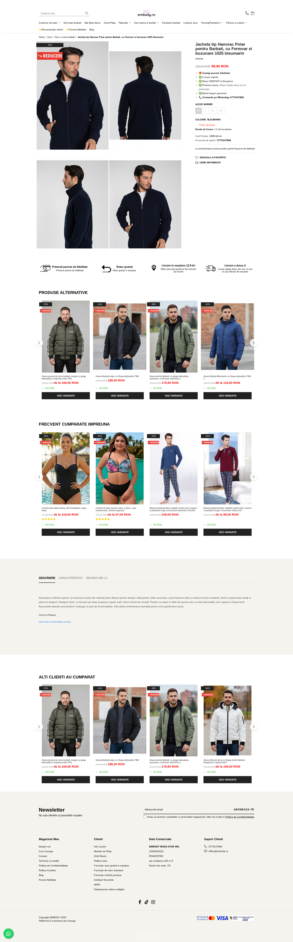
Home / (43, 37)
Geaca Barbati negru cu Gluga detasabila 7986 (117, 376)
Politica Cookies (47, 870)
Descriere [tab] (47, 578)
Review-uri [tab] (97, 578)
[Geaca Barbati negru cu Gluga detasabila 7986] (119, 337)
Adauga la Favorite (213, 157)
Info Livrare (100, 846)
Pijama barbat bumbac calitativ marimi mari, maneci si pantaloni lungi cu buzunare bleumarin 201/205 (173, 509)
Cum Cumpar (46, 851)
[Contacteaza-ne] (247, 13)
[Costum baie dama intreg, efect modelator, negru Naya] (65, 468)
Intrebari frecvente (104, 879)
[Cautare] (87, 13)
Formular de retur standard (108, 870)
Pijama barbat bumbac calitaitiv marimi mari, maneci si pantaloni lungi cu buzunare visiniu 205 (227, 509)
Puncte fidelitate (47, 879)
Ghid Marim (100, 856)
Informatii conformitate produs (55, 621)
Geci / (50, 37)
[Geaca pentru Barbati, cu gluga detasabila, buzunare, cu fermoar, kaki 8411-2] (173, 337)
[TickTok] (147, 902)
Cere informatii (210, 162)
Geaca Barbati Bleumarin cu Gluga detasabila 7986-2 (227, 377)
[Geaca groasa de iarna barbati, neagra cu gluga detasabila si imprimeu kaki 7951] (65, 337)
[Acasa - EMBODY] (146, 13)
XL (212, 111)
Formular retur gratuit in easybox (111, 865)
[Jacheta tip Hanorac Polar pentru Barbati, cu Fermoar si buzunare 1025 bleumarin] (73, 95)
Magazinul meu (49, 839)
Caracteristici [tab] (71, 578)
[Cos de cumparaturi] (252, 13)
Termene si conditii (49, 860)
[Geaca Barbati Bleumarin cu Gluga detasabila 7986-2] (227, 337)
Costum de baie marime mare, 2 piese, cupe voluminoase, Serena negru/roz (116, 509)
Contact (43, 856)
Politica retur (100, 860)
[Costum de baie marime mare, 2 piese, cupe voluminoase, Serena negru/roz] (119, 468)
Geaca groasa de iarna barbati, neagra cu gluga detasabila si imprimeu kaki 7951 (64, 377)
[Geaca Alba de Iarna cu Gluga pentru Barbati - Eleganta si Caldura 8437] (227, 721)
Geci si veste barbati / (66, 37)
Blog (91, 29)
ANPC (97, 884)
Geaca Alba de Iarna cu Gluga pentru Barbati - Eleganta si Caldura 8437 (224, 761)
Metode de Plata (103, 851)
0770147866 (215, 846)
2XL (221, 111)
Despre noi (45, 846)
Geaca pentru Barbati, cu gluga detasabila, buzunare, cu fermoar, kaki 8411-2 (169, 377)
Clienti (98, 839)
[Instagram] (153, 902)
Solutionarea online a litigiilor (109, 889)
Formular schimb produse (108, 875)
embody (199, 58)
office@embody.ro (218, 851)
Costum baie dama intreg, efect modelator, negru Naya (64, 509)
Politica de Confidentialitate (239, 816)
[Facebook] (140, 902)
